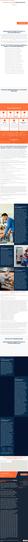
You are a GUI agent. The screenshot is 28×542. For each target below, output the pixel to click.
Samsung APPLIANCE (14, 2)
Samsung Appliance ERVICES (8, 481)
